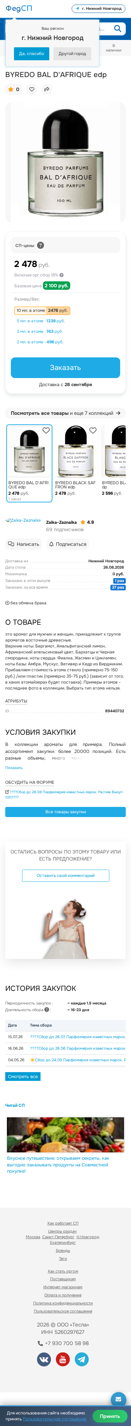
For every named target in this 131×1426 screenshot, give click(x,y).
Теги (63, 1258)
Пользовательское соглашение (63, 1311)
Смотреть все (23, 1076)
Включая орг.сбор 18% (36, 275)
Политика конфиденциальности (63, 1303)
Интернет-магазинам (62, 1286)
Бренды (63, 1250)
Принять (110, 1416)
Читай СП (15, 1105)
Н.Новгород (88, 1236)
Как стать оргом (63, 1271)
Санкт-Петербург (58, 1236)
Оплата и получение (62, 1295)
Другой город (72, 53)
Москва (33, 1236)
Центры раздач (62, 1231)
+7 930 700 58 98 (66, 1343)
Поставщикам (63, 1278)
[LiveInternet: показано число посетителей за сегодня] (31, 1377)
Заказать (65, 367)
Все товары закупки (65, 812)
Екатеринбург (63, 1242)
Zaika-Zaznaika (61, 522)
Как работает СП (63, 1223)
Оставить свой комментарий (66, 875)
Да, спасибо (31, 53)
